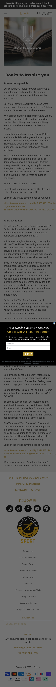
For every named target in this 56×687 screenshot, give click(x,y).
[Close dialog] (54, 323)
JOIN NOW (28, 354)
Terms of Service (27, 363)
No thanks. (28, 359)
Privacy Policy (35, 363)
